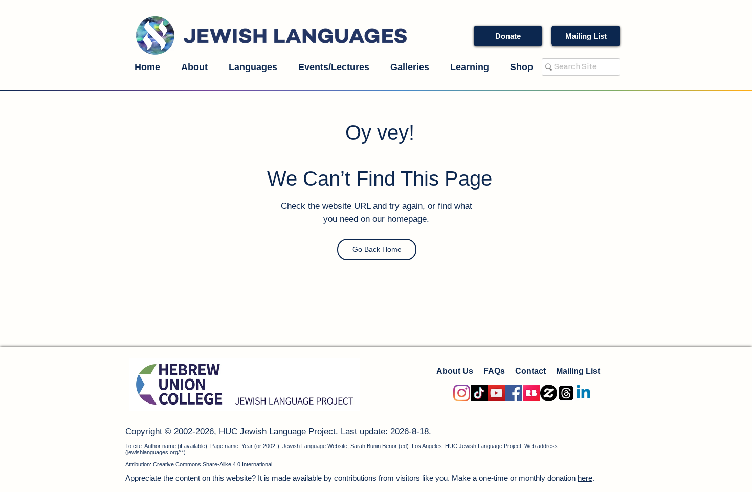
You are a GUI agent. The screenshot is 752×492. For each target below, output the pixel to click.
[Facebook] (513, 393)
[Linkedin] (583, 393)
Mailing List (578, 371)
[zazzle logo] (548, 393)
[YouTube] (496, 393)
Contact (530, 371)
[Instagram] (461, 393)
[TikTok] (479, 393)
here (585, 478)
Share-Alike (217, 464)
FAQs (494, 371)
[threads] (566, 393)
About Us (454, 371)
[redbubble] (531, 393)
